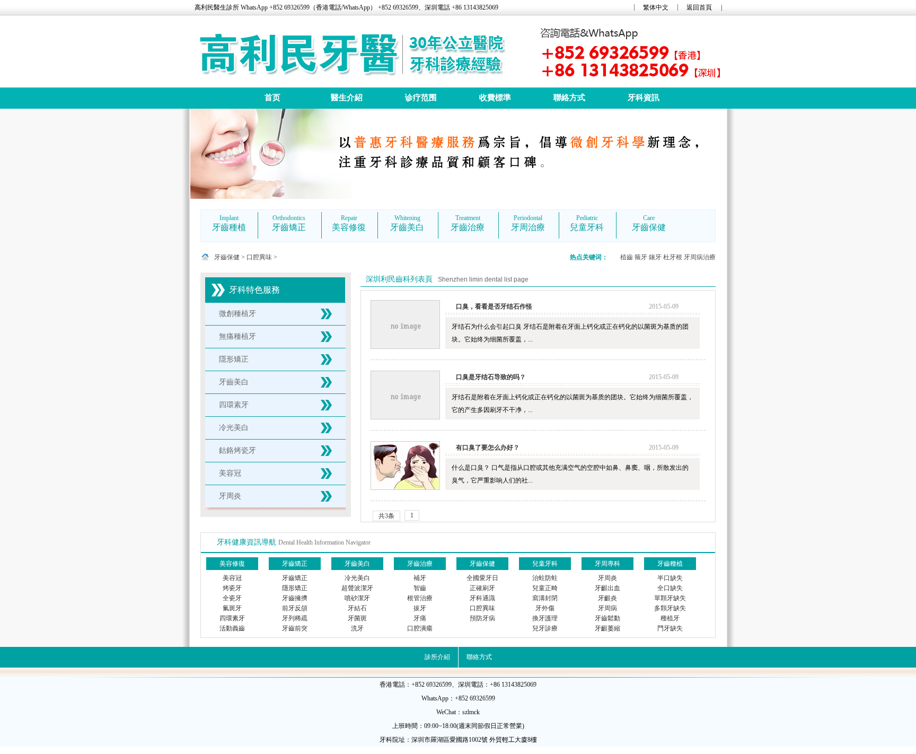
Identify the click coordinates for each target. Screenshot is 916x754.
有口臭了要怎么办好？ (487, 447)
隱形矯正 (234, 359)
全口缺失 (670, 588)
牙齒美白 (234, 382)
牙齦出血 (607, 588)
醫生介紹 (347, 97)
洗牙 (357, 628)
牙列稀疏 (294, 618)
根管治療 (420, 598)
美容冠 (230, 473)
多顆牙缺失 (670, 608)
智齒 (419, 588)
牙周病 (607, 608)
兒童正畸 (545, 588)
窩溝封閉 (545, 598)
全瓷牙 (232, 598)
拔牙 (419, 608)
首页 (272, 97)
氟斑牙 (232, 608)
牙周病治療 (700, 257)
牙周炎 (230, 496)
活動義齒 (232, 628)
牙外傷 (544, 608)
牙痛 (419, 618)
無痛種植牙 (237, 336)
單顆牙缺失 (670, 598)
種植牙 (670, 618)
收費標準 (495, 97)
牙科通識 (482, 598)
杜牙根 (672, 257)
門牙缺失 (670, 628)
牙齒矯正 (294, 578)
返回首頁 (699, 7)
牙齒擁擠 (294, 598)
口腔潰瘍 (420, 628)
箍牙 (641, 257)
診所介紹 (437, 657)
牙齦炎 (607, 598)
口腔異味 (259, 257)
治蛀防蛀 (545, 578)
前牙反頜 (294, 608)
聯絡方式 (569, 97)
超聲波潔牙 (357, 588)
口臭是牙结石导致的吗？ (491, 377)
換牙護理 (545, 618)
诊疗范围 (421, 97)
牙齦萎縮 (607, 628)
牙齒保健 (227, 257)
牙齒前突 (294, 628)
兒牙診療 (545, 628)
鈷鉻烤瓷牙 (237, 450)
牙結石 (357, 608)
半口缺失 (670, 578)
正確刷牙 (482, 588)
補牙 (419, 578)
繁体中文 (655, 7)
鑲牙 (655, 257)
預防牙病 (482, 618)
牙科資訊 (643, 97)
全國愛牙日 (482, 578)
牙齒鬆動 (607, 618)
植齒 (626, 257)
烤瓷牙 (232, 588)
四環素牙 (234, 405)
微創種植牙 (237, 314)
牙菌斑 (357, 618)
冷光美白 (234, 428)
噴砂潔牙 (357, 598)
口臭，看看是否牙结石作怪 (494, 306)
